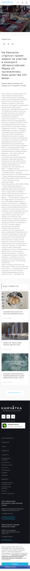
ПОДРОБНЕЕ (13, 392)
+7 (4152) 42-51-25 (7, 513)
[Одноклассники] (8, 44)
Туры (4, 446)
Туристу (5, 455)
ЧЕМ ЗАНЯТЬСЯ (7, 438)
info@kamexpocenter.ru (8, 516)
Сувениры (4, 472)
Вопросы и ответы (7, 465)
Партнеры (5, 475)
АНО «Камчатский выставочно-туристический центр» (12, 503)
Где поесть (5, 467)
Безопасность (6, 462)
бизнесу (5, 479)
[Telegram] (12, 44)
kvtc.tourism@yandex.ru (8, 518)
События (5, 442)
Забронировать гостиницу (6, 459)
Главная (4, 27)
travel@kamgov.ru (7, 539)
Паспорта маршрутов (8, 493)
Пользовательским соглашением (12, 558)
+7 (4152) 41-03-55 (7, 536)
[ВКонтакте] (4, 44)
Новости (14, 27)
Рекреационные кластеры (6, 487)
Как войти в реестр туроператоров (7, 483)
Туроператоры (6, 470)
